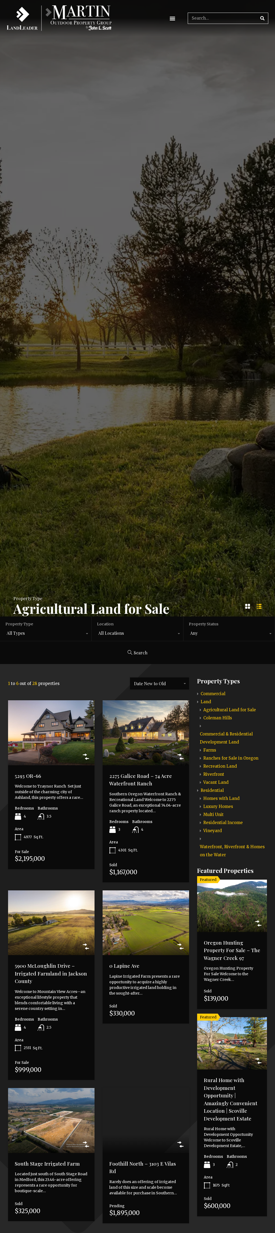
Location (105, 624)
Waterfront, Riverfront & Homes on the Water (232, 850)
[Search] (262, 18)
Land (206, 701)
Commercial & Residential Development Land (226, 738)
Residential (212, 790)
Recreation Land (220, 766)
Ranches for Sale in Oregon (230, 758)
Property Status (203, 624)
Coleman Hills (217, 717)
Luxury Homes (218, 806)
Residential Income (223, 822)
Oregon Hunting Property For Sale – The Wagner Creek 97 (232, 950)
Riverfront (213, 774)
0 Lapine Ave (124, 965)
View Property (51, 752)
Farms (209, 750)
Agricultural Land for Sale (229, 709)
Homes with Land (221, 798)
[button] (172, 18)
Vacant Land (216, 782)
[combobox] (45, 634)
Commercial (213, 693)
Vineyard (212, 830)
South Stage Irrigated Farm (47, 1163)
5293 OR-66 (28, 775)
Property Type (19, 624)
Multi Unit (213, 814)
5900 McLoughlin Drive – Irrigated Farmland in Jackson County (51, 973)
